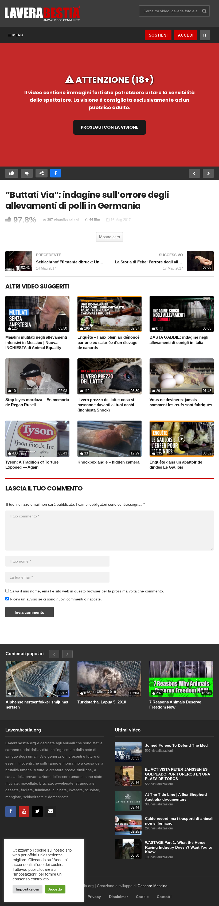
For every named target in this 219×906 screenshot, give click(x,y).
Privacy (94, 897)
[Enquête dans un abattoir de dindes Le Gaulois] (182, 439)
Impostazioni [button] (27, 889)
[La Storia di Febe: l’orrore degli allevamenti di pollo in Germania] (164, 263)
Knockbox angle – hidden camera (108, 462)
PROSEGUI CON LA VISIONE (109, 127)
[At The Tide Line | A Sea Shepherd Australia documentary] (128, 801)
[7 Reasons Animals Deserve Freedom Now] (181, 679)
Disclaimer (118, 897)
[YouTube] (24, 811)
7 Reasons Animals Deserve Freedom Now (175, 705)
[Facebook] (10, 811)
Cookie (142, 897)
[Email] (50, 811)
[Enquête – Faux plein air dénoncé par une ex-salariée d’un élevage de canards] (109, 314)
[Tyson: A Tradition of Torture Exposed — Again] (37, 439)
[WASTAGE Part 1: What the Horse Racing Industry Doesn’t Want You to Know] (128, 849)
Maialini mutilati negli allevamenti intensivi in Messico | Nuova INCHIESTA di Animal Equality (36, 342)
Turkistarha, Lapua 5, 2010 (101, 702)
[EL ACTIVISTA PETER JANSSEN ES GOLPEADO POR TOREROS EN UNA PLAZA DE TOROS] (128, 776)
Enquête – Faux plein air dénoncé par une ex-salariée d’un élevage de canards (108, 342)
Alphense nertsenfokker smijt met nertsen (37, 705)
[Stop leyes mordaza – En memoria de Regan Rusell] (37, 376)
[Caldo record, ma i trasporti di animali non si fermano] (128, 825)
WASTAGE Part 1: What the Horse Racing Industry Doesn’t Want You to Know (178, 847)
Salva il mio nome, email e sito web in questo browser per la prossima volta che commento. (87, 591)
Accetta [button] (55, 889)
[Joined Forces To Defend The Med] (128, 752)
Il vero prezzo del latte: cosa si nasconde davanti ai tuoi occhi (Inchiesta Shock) (105, 404)
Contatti (164, 897)
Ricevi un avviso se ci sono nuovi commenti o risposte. (55, 599)
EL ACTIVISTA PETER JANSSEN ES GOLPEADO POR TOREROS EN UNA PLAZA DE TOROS (177, 774)
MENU (17, 35)
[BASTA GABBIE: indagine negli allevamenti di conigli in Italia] (182, 314)
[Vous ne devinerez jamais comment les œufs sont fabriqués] (182, 376)
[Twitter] (37, 811)
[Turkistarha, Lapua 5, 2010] (109, 679)
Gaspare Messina (152, 886)
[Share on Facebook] (55, 173)
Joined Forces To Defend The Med (176, 745)
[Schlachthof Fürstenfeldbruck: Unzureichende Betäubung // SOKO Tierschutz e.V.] (54, 263)
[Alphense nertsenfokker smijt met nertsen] (37, 679)
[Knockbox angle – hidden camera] (109, 439)
